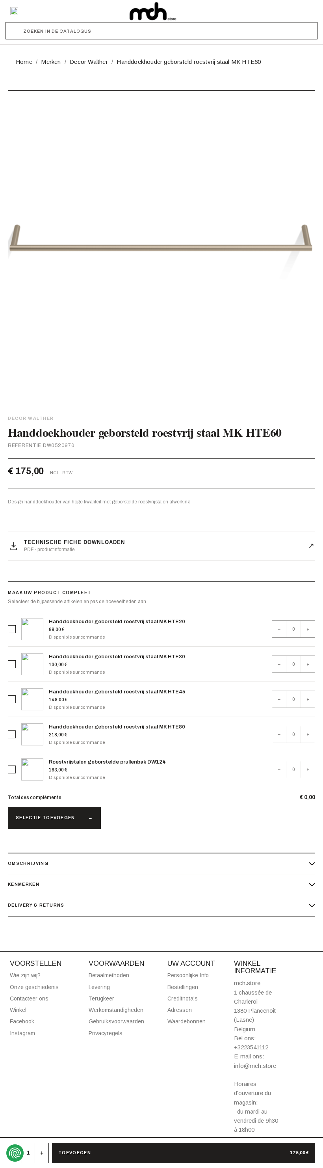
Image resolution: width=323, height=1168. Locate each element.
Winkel (18, 1010)
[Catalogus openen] (14, 11)
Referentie (24, 445)
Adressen (179, 1010)
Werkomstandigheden (116, 1010)
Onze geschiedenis (34, 987)
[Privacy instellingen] (15, 1153)
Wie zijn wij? (25, 975)
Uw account (191, 963)
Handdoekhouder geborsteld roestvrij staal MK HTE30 (117, 656)
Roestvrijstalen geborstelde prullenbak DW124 (107, 762)
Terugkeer (101, 998)
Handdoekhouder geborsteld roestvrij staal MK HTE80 (117, 727)
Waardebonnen (186, 1021)
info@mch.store (255, 1065)
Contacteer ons (29, 998)
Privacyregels (106, 1033)
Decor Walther (31, 418)
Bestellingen (182, 987)
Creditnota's (182, 998)
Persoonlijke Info (188, 975)
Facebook (22, 1021)
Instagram (22, 1033)
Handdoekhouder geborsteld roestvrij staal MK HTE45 (117, 692)
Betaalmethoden (109, 975)
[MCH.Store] (152, 11)
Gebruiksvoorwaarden (116, 1021)
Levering (99, 987)
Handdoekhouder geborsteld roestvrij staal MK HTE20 (117, 621)
